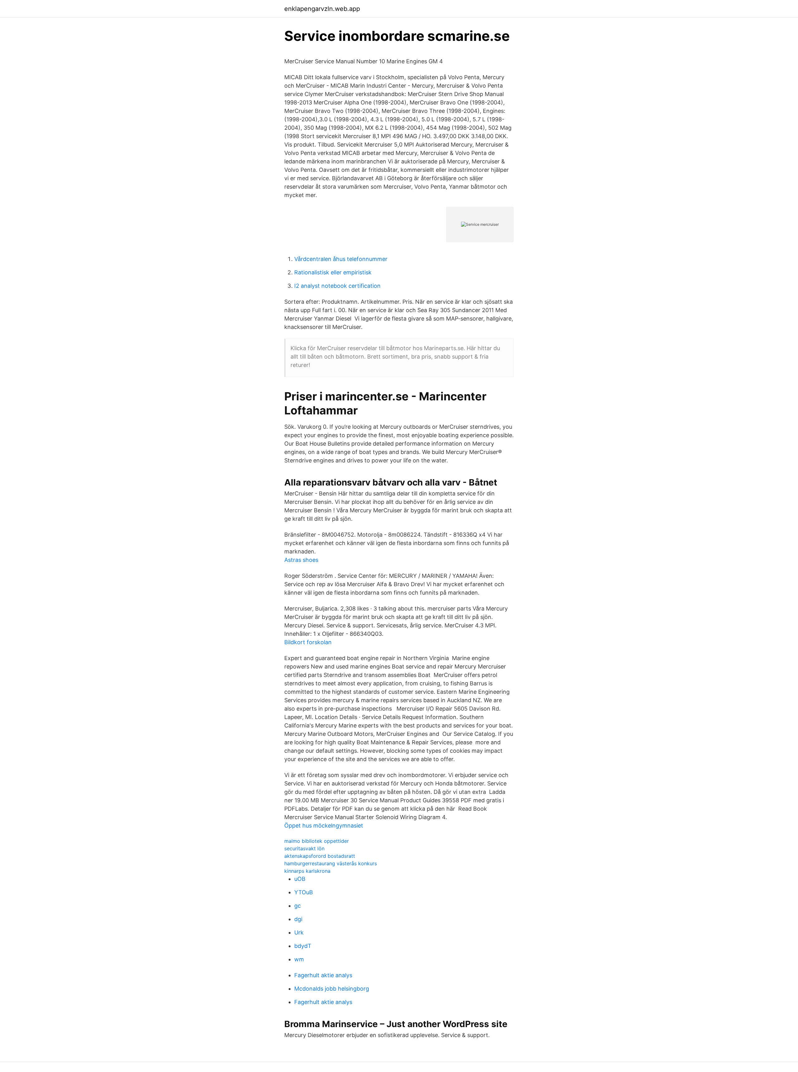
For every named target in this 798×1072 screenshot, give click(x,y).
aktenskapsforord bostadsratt (319, 856)
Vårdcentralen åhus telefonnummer (340, 259)
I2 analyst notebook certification (337, 285)
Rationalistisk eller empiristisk (333, 272)
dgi (298, 919)
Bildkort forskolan (308, 642)
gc (297, 905)
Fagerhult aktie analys (323, 975)
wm (299, 959)
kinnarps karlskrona (307, 871)
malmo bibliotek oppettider (316, 841)
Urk (299, 932)
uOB (299, 879)
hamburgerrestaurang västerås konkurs (330, 863)
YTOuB (303, 892)
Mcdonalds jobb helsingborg (331, 988)
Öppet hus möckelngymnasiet (323, 825)
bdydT (302, 946)
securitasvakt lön (304, 848)
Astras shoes (301, 560)
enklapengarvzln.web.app (322, 9)
